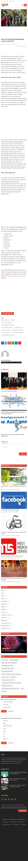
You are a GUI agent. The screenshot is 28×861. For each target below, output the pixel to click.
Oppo (4, 731)
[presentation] (21, 638)
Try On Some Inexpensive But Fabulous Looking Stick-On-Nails (13, 533)
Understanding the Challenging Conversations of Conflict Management (13, 412)
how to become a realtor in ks (8, 680)
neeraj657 (3, 511)
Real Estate (4, 604)
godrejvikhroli (4, 489)
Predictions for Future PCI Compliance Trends (12, 556)
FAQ (12, 824)
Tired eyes (4, 691)
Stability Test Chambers (7, 685)
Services (3, 612)
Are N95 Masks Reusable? (9, 650)
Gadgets (3, 606)
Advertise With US (13, 822)
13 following (18, 362)
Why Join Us (5, 822)
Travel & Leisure (5, 623)
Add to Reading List (22, 46)
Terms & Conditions (6, 824)
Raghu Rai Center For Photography (8, 319)
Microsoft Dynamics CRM (7, 671)
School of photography (6, 332)
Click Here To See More (7, 313)
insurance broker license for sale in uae (10, 688)
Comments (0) (4, 441)
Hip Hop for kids (5, 677)
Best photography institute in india (8, 335)
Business (3, 598)
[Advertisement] (14, 40)
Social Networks (7, 707)
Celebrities (3, 609)
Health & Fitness (5, 625)
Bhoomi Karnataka (14, 660)
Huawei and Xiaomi (7, 725)
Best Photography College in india (8, 324)
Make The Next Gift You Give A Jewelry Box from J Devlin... (17, 779)
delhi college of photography (17, 332)
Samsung (5, 720)
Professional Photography (6, 322)
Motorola (5, 738)
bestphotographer (6, 360)
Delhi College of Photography (7, 327)
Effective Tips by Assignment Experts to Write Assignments (12, 435)
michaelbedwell (4, 557)
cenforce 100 (13, 677)
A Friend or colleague (8, 702)
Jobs (2, 593)
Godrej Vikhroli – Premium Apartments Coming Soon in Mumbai (17, 786)
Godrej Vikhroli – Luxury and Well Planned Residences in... (13, 487)
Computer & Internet (6, 615)
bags (22, 688)
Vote (4, 711)
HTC (4, 733)
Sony (4, 736)
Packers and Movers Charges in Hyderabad (11, 674)
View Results (11, 711)
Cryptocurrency (5, 628)
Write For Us (17, 824)
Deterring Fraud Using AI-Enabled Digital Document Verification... (18, 773)
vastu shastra (5, 660)
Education (4, 44)
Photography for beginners (18, 330)
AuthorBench (3, 535)
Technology (4, 601)
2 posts (12, 362)
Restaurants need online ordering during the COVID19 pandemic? (13, 579)
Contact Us (23, 824)
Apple (4, 723)
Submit (23, 454)
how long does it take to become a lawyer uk (11, 682)
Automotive (4, 620)
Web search (5, 704)
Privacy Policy (21, 822)
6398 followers (5, 362)
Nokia (4, 728)
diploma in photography (6, 330)
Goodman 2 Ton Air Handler (8, 668)
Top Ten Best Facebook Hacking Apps (10, 510)
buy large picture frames (7, 665)
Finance (3, 590)
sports (2, 595)
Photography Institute (19, 327)
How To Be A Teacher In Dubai (8, 391)
